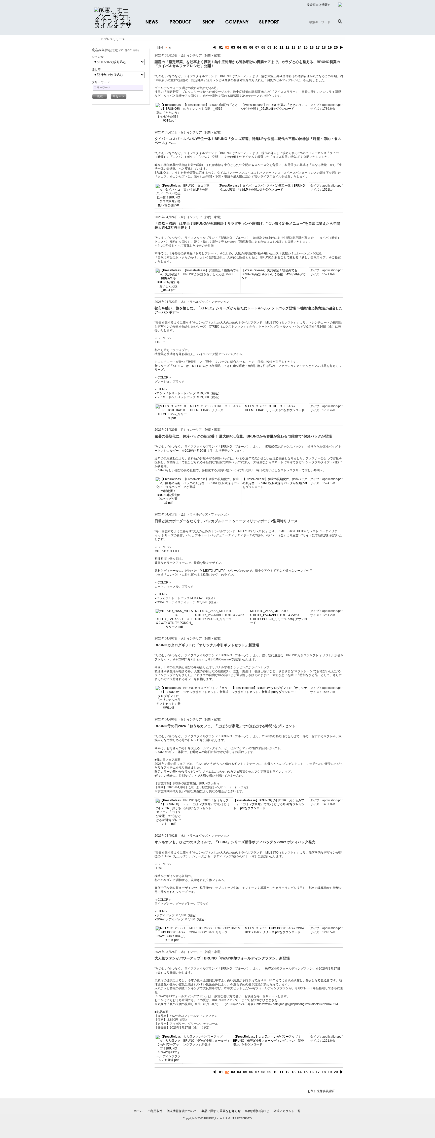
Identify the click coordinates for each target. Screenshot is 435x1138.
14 (300, 47)
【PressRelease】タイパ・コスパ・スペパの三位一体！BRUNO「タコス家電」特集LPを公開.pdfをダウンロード (261, 187)
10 (275, 47)
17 (318, 47)
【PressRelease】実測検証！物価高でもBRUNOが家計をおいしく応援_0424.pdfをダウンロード (274, 274)
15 (306, 47)
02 (227, 47)
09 (269, 47)
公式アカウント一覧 (287, 1111)
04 (239, 47)
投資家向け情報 (318, 5)
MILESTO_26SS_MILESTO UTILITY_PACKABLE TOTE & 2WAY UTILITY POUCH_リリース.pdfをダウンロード (278, 617)
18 (324, 47)
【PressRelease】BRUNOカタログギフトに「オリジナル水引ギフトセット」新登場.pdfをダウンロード (269, 690)
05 (245, 47)
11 (281, 47)
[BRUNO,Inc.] (113, 25)
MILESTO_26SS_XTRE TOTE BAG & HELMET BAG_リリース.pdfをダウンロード (274, 408)
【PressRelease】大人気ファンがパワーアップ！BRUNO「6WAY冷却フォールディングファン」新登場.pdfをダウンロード (268, 1040)
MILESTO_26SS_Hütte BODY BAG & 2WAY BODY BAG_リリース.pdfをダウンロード (275, 930)
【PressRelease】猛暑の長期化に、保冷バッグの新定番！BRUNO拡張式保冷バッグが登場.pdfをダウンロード (274, 483)
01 (221, 47)
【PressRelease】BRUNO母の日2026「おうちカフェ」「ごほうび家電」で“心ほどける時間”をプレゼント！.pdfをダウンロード (269, 804)
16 (312, 47)
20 (336, 47)
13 (294, 47)
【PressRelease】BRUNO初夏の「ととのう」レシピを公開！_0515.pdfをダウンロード (274, 107)
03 (233, 47)
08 (263, 47)
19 (330, 47)
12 (287, 47)
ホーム (138, 1111)
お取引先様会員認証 (321, 1091)
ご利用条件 (154, 1111)
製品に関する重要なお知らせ (221, 1111)
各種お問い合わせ (257, 1111)
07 (257, 47)
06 (251, 47)
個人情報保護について (182, 1111)
